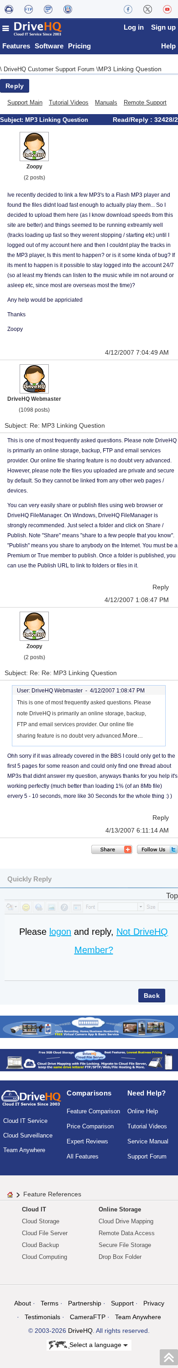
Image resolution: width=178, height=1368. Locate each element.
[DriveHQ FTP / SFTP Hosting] (28, 9)
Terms (49, 1303)
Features (16, 46)
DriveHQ (80, 1330)
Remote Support (145, 102)
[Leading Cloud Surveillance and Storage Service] (89, 1026)
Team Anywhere (24, 1150)
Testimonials (42, 1317)
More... (132, 735)
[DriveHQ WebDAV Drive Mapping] (9, 9)
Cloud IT (34, 1209)
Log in (134, 27)
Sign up (163, 27)
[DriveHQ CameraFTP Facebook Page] (128, 9)
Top (172, 896)
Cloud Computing (44, 1256)
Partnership (84, 1303)
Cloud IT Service (25, 1120)
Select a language (96, 1344)
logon (60, 932)
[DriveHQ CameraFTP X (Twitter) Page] (148, 9)
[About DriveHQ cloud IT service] (31, 1102)
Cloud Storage (40, 1221)
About (22, 1303)
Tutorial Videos (69, 102)
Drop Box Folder (120, 1256)
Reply (14, 85)
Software (49, 46)
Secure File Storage (125, 1245)
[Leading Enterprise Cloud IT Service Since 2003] (89, 1060)
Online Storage (120, 1209)
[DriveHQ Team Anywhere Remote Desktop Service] (68, 9)
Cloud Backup (40, 1245)
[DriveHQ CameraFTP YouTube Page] (167, 9)
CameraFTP (87, 1317)
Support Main (24, 102)
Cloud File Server (45, 1233)
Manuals (106, 102)
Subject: (12, 119)
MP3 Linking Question (130, 69)
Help (168, 46)
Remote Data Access (127, 1233)
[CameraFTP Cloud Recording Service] (48, 9)
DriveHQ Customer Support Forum (50, 69)
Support (122, 1303)
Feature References (52, 1194)
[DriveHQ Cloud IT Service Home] (32, 28)
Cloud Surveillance (27, 1135)
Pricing (79, 46)
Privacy (153, 1303)
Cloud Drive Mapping (126, 1221)
